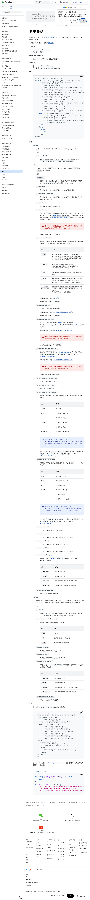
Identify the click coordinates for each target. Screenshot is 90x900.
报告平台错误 (83, 843)
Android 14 (61, 851)
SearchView (76, 325)
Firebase (28, 879)
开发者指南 (72, 847)
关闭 (74, 21)
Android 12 (61, 857)
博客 (27, 860)
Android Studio (78, 2)
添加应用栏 (57, 298)
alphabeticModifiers (47, 456)
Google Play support (82, 849)
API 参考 (71, 850)
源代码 (27, 854)
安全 (27, 851)
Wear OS (49, 847)
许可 (35, 891)
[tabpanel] (58, 784)
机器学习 (38, 846)
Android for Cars (50, 855)
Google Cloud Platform (32, 882)
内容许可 (43, 802)
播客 (27, 863)
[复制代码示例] (83, 77)
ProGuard (58, 226)
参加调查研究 (83, 853)
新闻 (27, 857)
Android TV (50, 858)
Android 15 (61, 848)
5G (37, 857)
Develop (44, 25)
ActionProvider (64, 352)
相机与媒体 (39, 851)
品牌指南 (40, 891)
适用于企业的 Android (29, 848)
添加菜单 (50, 43)
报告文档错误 (83, 846)
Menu (38, 59)
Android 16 (61, 846)
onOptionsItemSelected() (60, 217)
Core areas (51, 25)
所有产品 (28, 885)
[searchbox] (12, 12)
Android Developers (34, 25)
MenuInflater (50, 37)
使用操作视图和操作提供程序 (63, 312)
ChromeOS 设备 (51, 850)
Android (28, 844)
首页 (3, 6)
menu (37, 80)
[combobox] (44, 2)
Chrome (28, 877)
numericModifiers (46, 523)
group (40, 113)
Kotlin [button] (37, 771)
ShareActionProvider (47, 356)
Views (61, 25)
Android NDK (72, 855)
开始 (82, 21)
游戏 (37, 843)
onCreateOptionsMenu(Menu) (56, 763)
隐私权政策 (39, 854)
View (59, 323)
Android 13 (61, 854)
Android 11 (61, 860)
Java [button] (44, 771)
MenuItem (56, 215)
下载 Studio (72, 853)
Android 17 (61, 843)
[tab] (37, 771)
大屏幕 (49, 844)
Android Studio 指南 (73, 843)
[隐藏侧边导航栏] (21, 897)
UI (57, 25)
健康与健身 (39, 848)
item (40, 82)
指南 (11, 6)
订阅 (70, 896)
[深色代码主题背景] (81, 77)
